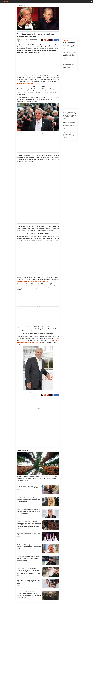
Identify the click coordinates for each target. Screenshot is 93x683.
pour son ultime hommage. (25, 83)
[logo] (4, 1)
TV (24, 5)
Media (22, 5)
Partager (56, 40)
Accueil (18, 5)
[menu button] (91, 1)
